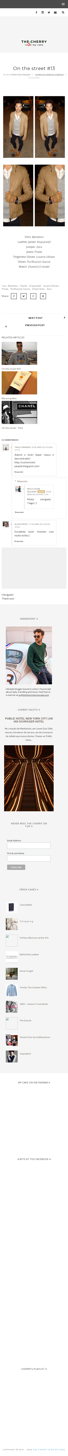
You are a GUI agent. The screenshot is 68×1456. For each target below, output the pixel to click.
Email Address (14, 840)
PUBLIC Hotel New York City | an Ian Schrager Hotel (29, 720)
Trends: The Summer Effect (33, 987)
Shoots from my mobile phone (35, 1037)
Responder (19, 472)
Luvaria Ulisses (51, 285)
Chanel (24, 285)
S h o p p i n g (26, 921)
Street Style (38, 289)
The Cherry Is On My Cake (49, 1450)
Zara (49, 289)
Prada (5, 289)
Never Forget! (26, 970)
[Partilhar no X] (24, 296)
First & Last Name (15, 853)
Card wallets (26, 904)
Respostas (22, 481)
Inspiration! (25, 1053)
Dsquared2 (35, 285)
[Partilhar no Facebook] (14, 296)
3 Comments (34, 77)
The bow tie (25, 1020)
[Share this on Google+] (33, 296)
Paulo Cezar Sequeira (33, 490)
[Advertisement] (34, 1248)
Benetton (13, 285)
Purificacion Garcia (21, 289)
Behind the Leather (29, 954)
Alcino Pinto (21, 524)
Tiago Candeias (22, 447)
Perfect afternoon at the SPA (34, 937)
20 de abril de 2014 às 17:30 (39, 493)
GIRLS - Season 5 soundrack (34, 1003)
